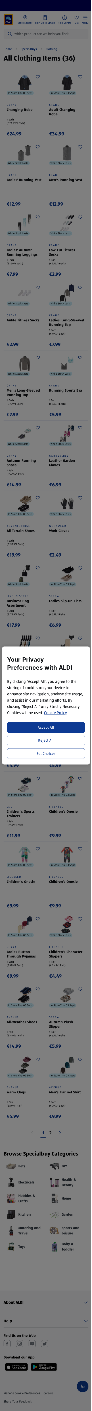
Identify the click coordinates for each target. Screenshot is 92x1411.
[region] (46, 705)
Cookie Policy (55, 712)
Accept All (46, 727)
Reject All (46, 740)
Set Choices (46, 753)
